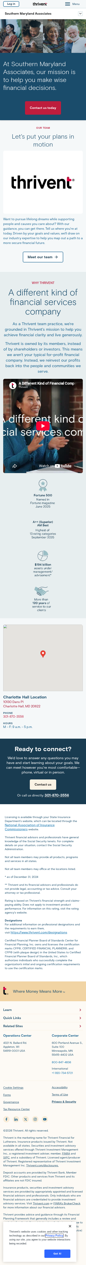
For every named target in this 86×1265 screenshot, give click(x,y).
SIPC (6, 1157)
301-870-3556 (57, 795)
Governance (11, 1102)
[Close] (70, 1226)
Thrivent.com (41, 1203)
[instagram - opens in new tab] (35, 1119)
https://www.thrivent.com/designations (39, 932)
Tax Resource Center (16, 1109)
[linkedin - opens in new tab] (16, 1119)
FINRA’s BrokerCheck (66, 1203)
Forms (7, 1095)
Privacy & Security (64, 1101)
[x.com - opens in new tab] (25, 1119)
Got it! (57, 1253)
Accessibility (60, 1087)
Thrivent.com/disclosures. (42, 1165)
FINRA (66, 1153)
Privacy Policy (54, 1235)
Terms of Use (60, 1094)
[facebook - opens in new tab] (6, 1119)
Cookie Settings (13, 1087)
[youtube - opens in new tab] (44, 1119)
